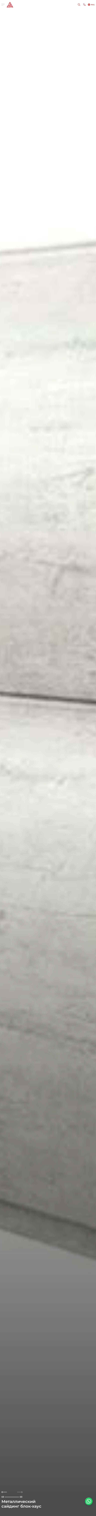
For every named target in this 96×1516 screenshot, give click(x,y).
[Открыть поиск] (79, 4)
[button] (4, 1492)
